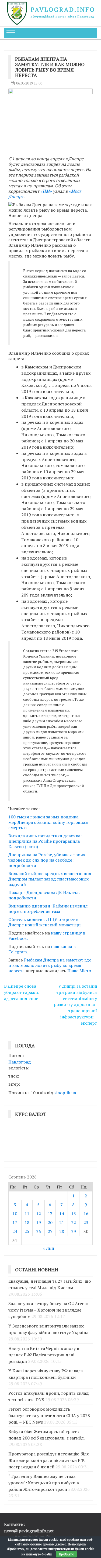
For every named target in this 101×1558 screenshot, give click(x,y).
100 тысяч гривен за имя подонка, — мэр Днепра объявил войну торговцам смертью (48, 822)
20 (50, 1222)
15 (73, 1214)
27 (50, 1231)
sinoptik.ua (65, 1093)
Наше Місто (79, 971)
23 (85, 1222)
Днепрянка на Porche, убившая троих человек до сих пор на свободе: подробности (46, 860)
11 (27, 1214)
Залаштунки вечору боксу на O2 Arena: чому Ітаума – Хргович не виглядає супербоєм (48, 1309)
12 (38, 1214)
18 (27, 1222)
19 (38, 1222)
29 (73, 1231)
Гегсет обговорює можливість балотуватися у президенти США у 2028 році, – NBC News (49, 1415)
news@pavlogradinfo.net (29, 1531)
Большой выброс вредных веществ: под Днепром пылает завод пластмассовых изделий (50, 879)
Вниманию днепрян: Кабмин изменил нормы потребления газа (48, 908)
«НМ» (46, 191)
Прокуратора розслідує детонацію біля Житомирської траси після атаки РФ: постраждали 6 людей (48, 1460)
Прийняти (66, 1554)
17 (14, 1222)
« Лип (48, 1248)
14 (61, 1214)
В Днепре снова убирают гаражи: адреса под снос (21, 992)
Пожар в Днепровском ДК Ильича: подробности (44, 895)
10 (14, 1214)
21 (61, 1222)
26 (38, 1231)
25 (27, 1231)
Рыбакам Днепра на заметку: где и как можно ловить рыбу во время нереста (49, 965)
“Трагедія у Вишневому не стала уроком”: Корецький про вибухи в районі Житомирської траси (43, 1482)
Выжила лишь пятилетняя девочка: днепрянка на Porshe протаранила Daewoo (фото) (45, 841)
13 (50, 1214)
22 (73, 1222)
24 (14, 1231)
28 (61, 1231)
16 (85, 1214)
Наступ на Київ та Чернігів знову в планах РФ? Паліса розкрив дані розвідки (43, 1354)
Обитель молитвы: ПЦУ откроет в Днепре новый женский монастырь (45, 922)
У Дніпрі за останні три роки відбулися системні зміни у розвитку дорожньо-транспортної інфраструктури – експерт (75, 1004)
